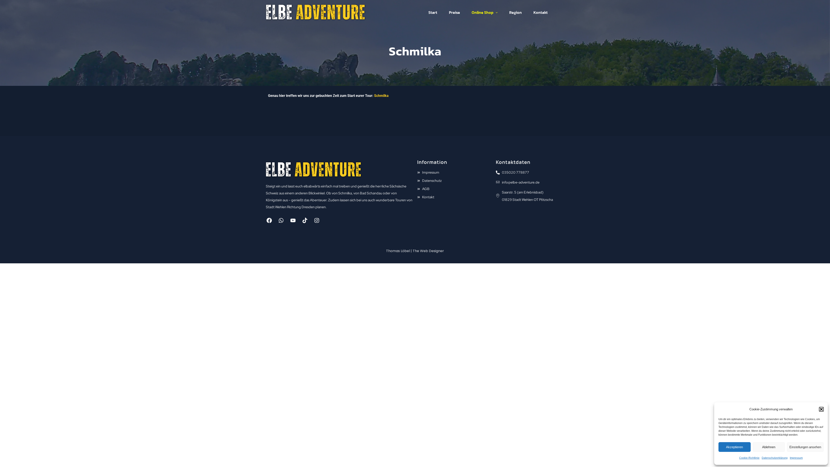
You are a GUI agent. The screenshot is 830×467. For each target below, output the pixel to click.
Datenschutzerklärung (775, 457)
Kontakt (540, 12)
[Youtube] (292, 220)
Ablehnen (768, 447)
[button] (821, 409)
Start (432, 12)
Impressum (796, 457)
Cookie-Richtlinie (749, 457)
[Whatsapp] (281, 220)
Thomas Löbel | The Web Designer (415, 250)
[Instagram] (316, 220)
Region (515, 12)
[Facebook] (269, 220)
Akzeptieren (734, 447)
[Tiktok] (304, 220)
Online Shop (482, 12)
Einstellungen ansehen (805, 447)
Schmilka (381, 96)
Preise (454, 12)
